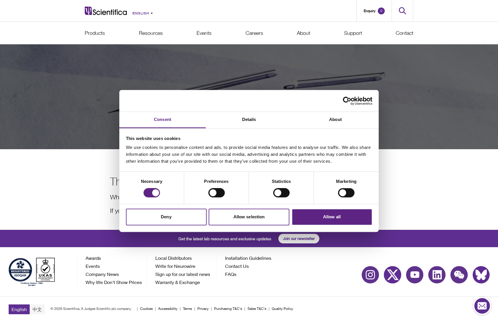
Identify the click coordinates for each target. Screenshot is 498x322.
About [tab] (335, 119)
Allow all (332, 216)
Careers (254, 33)
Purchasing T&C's (228, 308)
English (19, 309)
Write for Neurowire (175, 266)
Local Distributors (173, 258)
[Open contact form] (482, 306)
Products (95, 33)
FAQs (230, 274)
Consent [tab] (162, 119)
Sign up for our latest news (182, 274)
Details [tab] (249, 119)
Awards (93, 258)
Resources (151, 33)
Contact (404, 33)
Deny (166, 216)
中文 (37, 309)
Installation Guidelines (248, 258)
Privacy (203, 308)
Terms (187, 308)
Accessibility (168, 308)
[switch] (216, 193)
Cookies (146, 308)
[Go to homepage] (106, 11)
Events (204, 33)
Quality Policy (282, 308)
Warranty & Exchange (177, 282)
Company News (102, 274)
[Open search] (402, 11)
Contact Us (237, 266)
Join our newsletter (299, 238)
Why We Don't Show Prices (114, 282)
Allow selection (249, 216)
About (303, 33)
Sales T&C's (257, 308)
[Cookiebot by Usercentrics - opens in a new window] (347, 100)
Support (353, 33)
